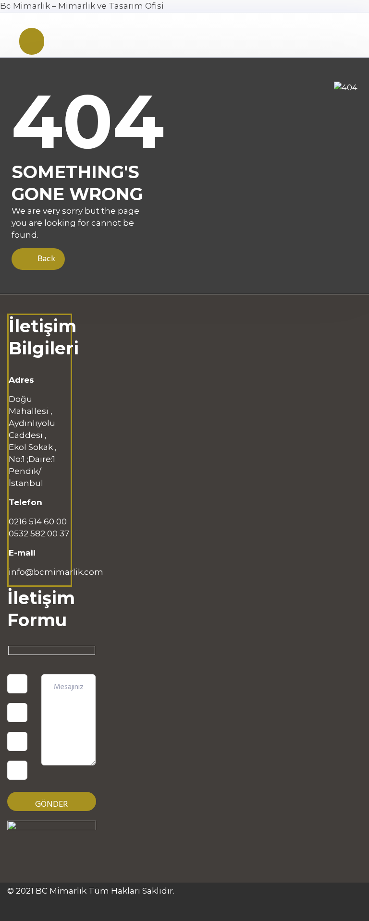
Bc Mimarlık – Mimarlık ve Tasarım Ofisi (82, 6)
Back (45, 259)
